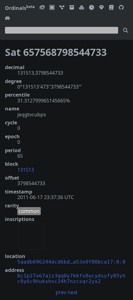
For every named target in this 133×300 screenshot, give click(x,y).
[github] (121, 8)
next (72, 292)
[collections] (61, 8)
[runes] (51, 8)
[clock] (91, 8)
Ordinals (20, 8)
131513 (25, 169)
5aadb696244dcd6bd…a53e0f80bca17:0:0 (71, 262)
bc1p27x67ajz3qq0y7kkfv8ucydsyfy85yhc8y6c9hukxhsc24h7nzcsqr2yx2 (71, 278)
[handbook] (111, 8)
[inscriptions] (42, 8)
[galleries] (71, 8)
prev (61, 292)
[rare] (101, 8)
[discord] (7, 19)
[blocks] (81, 8)
